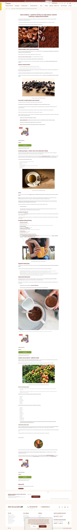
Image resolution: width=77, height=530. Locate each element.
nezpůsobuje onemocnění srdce (25, 228)
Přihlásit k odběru (36, 496)
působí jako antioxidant (23, 222)
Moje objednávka (26, 515)
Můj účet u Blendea (11, 515)
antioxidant (26, 213)
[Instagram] (59, 507)
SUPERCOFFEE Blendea (50, 455)
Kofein (19, 197)
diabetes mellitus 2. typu (31, 236)
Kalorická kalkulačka (11, 517)
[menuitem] (10, 5)
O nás (39, 516)
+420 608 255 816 (54, 3)
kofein (31, 194)
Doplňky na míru (56, 5)
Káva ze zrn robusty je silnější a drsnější (24, 56)
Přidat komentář (21, 488)
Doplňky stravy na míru (11, 516)
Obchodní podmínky (26, 517)
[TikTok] (68, 507)
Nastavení (38, 528)
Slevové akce (10, 523)
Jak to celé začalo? (42, 517)
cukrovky (25, 236)
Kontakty (70, 5)
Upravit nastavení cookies (67, 528)
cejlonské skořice (53, 456)
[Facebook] (62, 507)
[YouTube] (65, 507)
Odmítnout (34, 526)
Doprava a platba (26, 516)
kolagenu (27, 227)
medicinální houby (36, 456)
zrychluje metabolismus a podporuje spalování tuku (28, 234)
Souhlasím (42, 526)
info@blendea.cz (45, 507)
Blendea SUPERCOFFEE (34, 285)
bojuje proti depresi (23, 226)
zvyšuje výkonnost (23, 231)
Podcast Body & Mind (11, 520)
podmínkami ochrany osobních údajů (64, 498)
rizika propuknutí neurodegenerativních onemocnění (30, 235)
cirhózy (53, 235)
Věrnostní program (64, 5)
